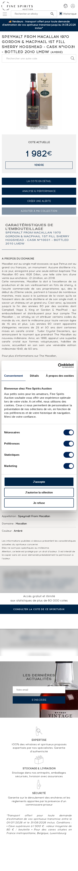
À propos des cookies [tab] (60, 375)
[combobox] (39, 58)
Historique (70, 13)
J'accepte (39, 481)
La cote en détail (39, 181)
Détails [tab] (34, 375)
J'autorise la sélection (39, 492)
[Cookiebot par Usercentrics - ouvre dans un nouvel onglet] (58, 365)
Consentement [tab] (13, 375)
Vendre (39, 165)
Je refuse (39, 502)
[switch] (68, 444)
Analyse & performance (39, 191)
